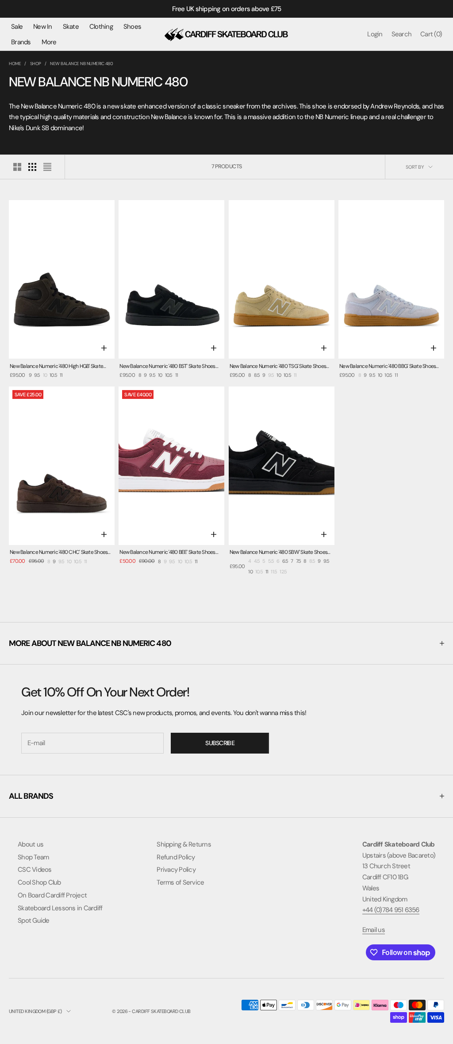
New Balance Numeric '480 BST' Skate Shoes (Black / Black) (167, 367)
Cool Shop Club (39, 882)
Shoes (132, 26)
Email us (373, 929)
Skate (71, 26)
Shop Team (33, 857)
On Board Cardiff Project (52, 895)
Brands (21, 42)
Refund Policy (176, 857)
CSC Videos (35, 869)
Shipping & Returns (184, 844)
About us (30, 844)
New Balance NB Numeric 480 (81, 63)
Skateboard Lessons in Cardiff (60, 908)
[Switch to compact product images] (47, 167)
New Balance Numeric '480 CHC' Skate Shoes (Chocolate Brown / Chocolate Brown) (58, 553)
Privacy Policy (176, 869)
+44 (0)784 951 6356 (390, 909)
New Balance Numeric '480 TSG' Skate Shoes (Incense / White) (278, 367)
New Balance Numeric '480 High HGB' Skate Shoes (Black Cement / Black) (56, 367)
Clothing (101, 26)
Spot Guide (34, 920)
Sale (17, 26)
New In (42, 26)
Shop (35, 63)
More (49, 42)
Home (15, 63)
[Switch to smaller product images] (32, 167)
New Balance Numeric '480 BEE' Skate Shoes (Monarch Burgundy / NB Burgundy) (167, 553)
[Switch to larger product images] (17, 167)
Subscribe (219, 743)
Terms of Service (180, 882)
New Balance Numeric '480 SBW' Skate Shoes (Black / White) (278, 553)
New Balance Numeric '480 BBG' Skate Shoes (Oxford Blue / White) (387, 367)
